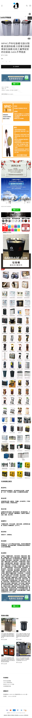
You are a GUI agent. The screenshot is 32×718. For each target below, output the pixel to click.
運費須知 (9, 715)
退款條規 (5, 715)
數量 (2, 58)
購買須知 (13, 715)
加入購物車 (16, 66)
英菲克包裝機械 (7, 680)
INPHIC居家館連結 (7, 682)
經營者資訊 (26, 715)
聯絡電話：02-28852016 (19, 715)
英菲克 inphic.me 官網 (8, 684)
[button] (1, 5)
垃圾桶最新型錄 (7, 686)
